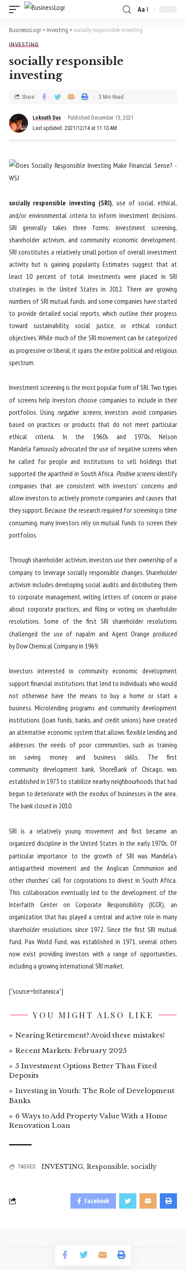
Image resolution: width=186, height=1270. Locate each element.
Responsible (107, 1167)
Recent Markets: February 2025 (71, 1050)
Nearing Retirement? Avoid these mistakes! (90, 1035)
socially (144, 1167)
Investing (24, 44)
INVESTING (62, 1167)
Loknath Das (47, 118)
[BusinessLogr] (44, 9)
